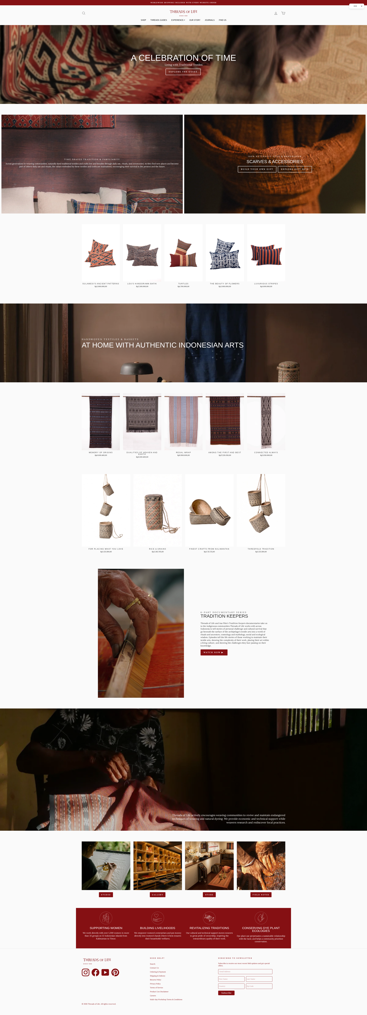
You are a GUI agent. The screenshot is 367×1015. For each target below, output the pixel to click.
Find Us (222, 20)
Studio (106, 895)
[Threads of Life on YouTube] (105, 973)
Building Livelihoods (157, 928)
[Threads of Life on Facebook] (95, 973)
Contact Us (154, 968)
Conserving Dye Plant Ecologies (261, 929)
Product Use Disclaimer (159, 991)
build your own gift (257, 169)
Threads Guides (158, 20)
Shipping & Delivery (157, 976)
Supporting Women (106, 928)
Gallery (157, 895)
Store (209, 895)
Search (152, 964)
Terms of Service (156, 987)
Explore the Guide (183, 72)
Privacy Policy (155, 984)
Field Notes (261, 895)
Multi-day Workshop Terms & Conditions (166, 999)
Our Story (194, 20)
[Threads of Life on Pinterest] (115, 973)
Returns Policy (155, 980)
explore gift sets (295, 169)
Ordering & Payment (158, 972)
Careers (153, 996)
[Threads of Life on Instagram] (85, 973)
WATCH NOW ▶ (214, 652)
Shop (143, 20)
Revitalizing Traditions (209, 928)
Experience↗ (178, 20)
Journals (210, 20)
